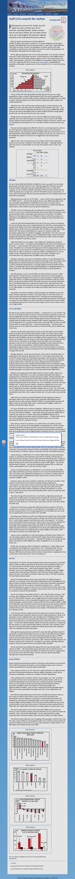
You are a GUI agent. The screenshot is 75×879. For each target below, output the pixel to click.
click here (56, 437)
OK (17, 443)
